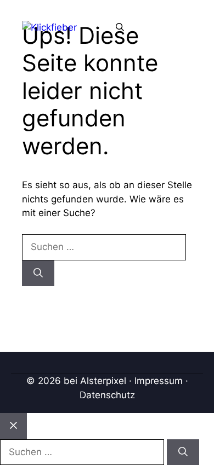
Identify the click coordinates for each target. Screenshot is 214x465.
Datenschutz (107, 395)
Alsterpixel (103, 380)
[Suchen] (38, 273)
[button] (120, 27)
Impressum (158, 380)
